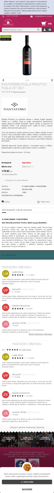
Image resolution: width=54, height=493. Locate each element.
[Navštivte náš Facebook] (20, 465)
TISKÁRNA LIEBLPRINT (11, 454)
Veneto (35, 223)
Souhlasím (28, 482)
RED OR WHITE (37, 452)
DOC (19, 234)
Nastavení (27, 489)
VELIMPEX (12, 456)
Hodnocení (27, 210)
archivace (19, 152)
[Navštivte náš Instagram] (34, 465)
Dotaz (7, 202)
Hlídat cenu (45, 202)
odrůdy (37, 124)
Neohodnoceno (19, 92)
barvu (33, 133)
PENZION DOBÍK (28, 454)
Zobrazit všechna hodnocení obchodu (27, 427)
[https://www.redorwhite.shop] (8, 22)
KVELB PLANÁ (22, 456)
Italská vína (27, 189)
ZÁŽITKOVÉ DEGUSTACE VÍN (19, 452)
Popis (4, 210)
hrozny (49, 240)
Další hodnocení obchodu (40, 334)
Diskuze (19, 210)
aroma (4, 135)
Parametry (11, 210)
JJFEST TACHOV (42, 454)
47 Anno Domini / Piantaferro (34, 186)
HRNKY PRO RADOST (38, 456)
